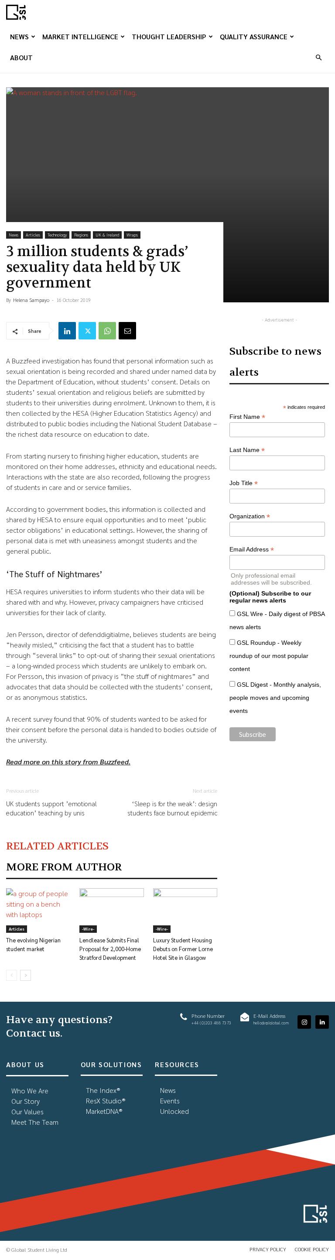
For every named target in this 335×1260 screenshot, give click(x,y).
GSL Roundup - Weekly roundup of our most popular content (268, 655)
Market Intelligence (80, 36)
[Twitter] (87, 330)
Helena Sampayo (31, 300)
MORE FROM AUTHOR (64, 867)
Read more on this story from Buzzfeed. (68, 761)
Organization (249, 516)
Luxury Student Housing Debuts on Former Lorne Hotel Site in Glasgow (183, 948)
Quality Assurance (253, 36)
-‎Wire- (88, 928)
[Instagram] (304, 1022)
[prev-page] (11, 975)
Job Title (243, 483)
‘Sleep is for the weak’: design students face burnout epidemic (172, 808)
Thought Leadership (169, 36)
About (21, 57)
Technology (57, 234)
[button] (318, 57)
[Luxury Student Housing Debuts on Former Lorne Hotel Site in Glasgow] (185, 910)
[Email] (127, 330)
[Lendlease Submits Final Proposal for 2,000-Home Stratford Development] (111, 910)
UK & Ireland (107, 234)
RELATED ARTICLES (57, 846)
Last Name (247, 450)
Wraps (132, 234)
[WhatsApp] (107, 330)
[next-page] (25, 975)
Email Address (251, 549)
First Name (247, 417)
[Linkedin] (67, 330)
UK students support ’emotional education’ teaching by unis (51, 808)
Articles (33, 234)
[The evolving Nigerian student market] (38, 910)
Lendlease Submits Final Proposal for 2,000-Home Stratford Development (110, 948)
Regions (81, 234)
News (19, 36)
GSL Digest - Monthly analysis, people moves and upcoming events (275, 697)
